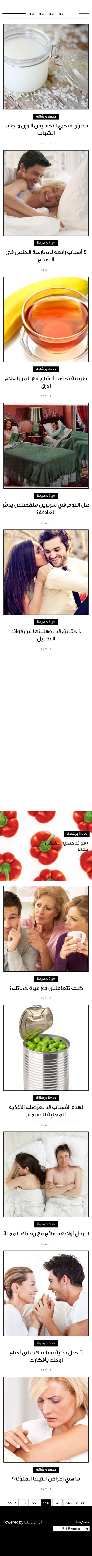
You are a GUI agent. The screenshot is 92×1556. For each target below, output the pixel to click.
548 (69, 1502)
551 (35, 1502)
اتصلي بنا (83, 1522)
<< (83, 1502)
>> (10, 1502)
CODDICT (33, 1522)
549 (57, 1502)
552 (23, 1502)
